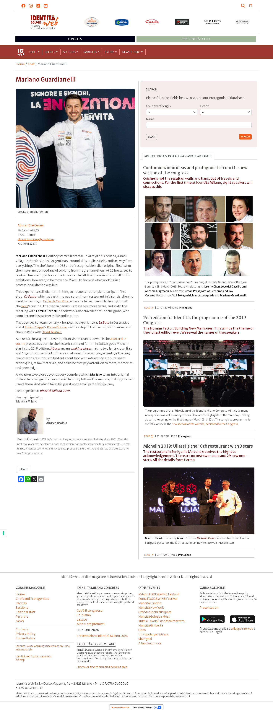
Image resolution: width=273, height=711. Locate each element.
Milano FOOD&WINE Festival (158, 594)
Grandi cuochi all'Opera (154, 612)
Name (150, 119)
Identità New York (151, 607)
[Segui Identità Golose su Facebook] (23, 5)
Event (204, 106)
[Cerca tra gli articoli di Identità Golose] (244, 5)
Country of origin (158, 106)
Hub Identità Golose (196, 39)
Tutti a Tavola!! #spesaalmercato (161, 621)
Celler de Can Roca (56, 301)
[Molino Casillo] (152, 22)
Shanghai (145, 639)
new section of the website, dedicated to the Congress (205, 424)
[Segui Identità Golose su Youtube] (45, 5)
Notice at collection (120, 707)
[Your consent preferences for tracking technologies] (3, 533)
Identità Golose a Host (154, 616)
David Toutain (52, 332)
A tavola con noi (149, 643)
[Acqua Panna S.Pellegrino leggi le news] (92, 22)
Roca (24, 306)
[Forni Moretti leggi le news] (182, 22)
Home (20, 64)
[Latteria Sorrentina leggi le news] (122, 22)
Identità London (149, 603)
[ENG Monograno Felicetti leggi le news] (243, 22)
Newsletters (131, 52)
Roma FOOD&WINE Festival (157, 598)
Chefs (33, 52)
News (20, 621)
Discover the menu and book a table (102, 667)
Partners (90, 52)
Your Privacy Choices (142, 707)
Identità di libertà (150, 625)
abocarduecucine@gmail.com (36, 239)
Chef (31, 64)
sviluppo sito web (242, 628)
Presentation (209, 607)
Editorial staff (25, 612)
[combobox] (199, 125)
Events (110, 52)
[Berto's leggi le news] (212, 22)
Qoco (142, 630)
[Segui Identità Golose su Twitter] (38, 5)
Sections (69, 52)
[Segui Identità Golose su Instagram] (30, 5)
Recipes (50, 52)
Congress (75, 39)
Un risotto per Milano (153, 634)
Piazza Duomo (57, 327)
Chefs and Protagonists (32, 598)
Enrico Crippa (34, 327)
